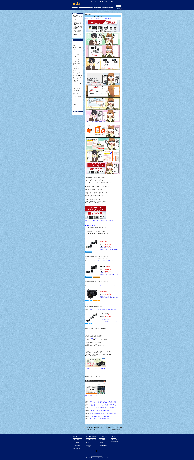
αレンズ (74, 66)
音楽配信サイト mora (102, 442)
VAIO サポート (88, 446)
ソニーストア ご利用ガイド (91, 438)
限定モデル (75, 45)
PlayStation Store (102, 438)
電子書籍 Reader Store (103, 445)
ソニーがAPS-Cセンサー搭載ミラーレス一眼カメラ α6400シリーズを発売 (103, 285)
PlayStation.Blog (102, 439)
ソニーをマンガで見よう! (83, 7)
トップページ (75, 7)
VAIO (74, 52)
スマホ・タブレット (77, 93)
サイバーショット (76, 70)
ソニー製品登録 (76, 442)
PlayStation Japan (114, 441)
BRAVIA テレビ (76, 47)
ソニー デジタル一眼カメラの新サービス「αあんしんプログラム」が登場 (103, 370)
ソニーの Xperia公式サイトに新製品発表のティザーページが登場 (78, 27)
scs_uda (86, 18)
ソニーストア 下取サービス (91, 439)
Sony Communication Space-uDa (96, 456)
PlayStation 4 (76, 88)
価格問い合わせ (110, 7)
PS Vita (75, 90)
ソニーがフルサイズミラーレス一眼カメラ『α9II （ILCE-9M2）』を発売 (113, 428)
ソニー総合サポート (76, 439)
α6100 (110, 18)
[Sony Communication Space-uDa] (76, 4)
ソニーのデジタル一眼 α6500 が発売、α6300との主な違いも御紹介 (102, 415)
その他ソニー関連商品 (77, 96)
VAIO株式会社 (88, 445)
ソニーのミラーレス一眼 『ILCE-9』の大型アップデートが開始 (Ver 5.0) (103, 407)
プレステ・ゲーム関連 (77, 83)
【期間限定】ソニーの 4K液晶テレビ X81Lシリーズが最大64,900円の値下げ (77, 35)
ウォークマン (75, 54)
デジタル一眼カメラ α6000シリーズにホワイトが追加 (100, 416)
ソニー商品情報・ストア (77, 438)
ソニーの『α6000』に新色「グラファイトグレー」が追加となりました (103, 413)
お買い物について (97, 7)
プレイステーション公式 (103, 436)
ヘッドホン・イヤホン (77, 56)
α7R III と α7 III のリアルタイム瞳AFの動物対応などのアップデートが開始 (103, 405)
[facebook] (119, 8)
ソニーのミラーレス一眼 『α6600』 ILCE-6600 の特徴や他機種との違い (103, 309)
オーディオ (75, 61)
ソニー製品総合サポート (115, 439)
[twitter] (117, 8)
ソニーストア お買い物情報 (91, 436)
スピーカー (75, 59)
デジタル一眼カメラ (98, 18)
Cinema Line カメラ (77, 75)
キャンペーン (92, 18)
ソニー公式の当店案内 (77, 448)
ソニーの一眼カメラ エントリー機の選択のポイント (99, 418)
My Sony (87, 442)
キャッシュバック (106, 18)
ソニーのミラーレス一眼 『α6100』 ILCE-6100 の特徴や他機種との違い (103, 260)
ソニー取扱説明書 (76, 445)
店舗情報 (104, 7)
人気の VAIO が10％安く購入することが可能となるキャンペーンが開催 (78, 31)
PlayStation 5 (76, 86)
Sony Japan (75, 436)
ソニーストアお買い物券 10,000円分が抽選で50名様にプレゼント (93, 428)
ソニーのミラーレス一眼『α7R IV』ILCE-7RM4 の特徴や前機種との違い (103, 402)
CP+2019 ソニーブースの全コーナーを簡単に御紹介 (99, 410)
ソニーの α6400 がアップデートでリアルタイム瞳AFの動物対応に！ (102, 404)
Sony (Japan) (113, 438)
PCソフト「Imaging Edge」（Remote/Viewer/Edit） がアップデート (102, 408)
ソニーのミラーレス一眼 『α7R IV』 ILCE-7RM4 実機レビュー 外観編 (103, 401)
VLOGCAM (75, 68)
